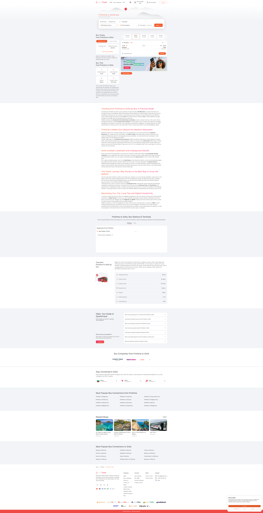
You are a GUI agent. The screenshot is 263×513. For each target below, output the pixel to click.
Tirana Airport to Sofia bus (151, 456)
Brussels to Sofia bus (149, 459)
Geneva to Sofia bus (101, 459)
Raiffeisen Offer (127, 491)
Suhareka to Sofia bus (125, 453)
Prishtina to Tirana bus (126, 396)
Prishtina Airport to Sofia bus (127, 459)
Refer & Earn (126, 489)
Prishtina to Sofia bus (125, 450)
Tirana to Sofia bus (149, 450)
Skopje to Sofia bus (101, 450)
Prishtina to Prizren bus (102, 399)
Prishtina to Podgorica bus (151, 399)
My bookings (138, 476)
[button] (145, 315)
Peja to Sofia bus (124, 456)
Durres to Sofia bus (101, 456)
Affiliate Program (127, 493)
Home (97, 467)
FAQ (124, 2)
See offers (127, 67)
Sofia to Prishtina (113, 41)
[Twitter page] (104, 485)
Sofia (134, 223)
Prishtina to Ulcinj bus (125, 399)
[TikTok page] (107, 485)
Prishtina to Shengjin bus (150, 405)
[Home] (101, 2)
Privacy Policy (149, 478)
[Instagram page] (100, 485)
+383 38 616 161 (161, 478)
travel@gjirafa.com (162, 476)
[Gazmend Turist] (117, 360)
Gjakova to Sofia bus (149, 453)
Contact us (100, 341)
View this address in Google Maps (104, 235)
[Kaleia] (145, 359)
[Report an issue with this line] (163, 43)
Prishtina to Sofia (102, 41)
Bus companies (117, 2)
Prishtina (129, 223)
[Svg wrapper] (101, 502)
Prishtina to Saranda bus (126, 405)
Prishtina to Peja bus (149, 402)
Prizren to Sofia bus (101, 453)
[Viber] (156, 480)
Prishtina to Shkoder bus (102, 402)
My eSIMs (137, 478)
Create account (139, 482)
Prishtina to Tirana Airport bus (152, 396)
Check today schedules (107, 51)
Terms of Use (149, 476)
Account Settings (139, 480)
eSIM (111, 2)
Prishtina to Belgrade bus (102, 405)
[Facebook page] (97, 485)
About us (125, 480)
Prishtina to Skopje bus (102, 396)
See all (164, 417)
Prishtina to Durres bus (126, 402)
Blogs (124, 484)
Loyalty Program (127, 487)
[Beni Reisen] (131, 359)
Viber (158, 480)
